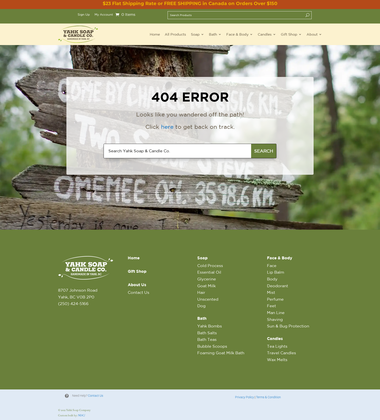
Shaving (275, 319)
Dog (201, 306)
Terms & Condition (268, 397)
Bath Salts (207, 333)
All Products (175, 34)
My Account (104, 14)
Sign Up (84, 14)
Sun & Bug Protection (288, 326)
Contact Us (138, 292)
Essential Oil (209, 272)
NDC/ (81, 415)
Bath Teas (207, 339)
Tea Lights (277, 346)
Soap (195, 34)
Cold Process (210, 265)
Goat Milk (206, 286)
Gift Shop (289, 34)
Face (271, 265)
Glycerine (206, 279)
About (312, 34)
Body (272, 279)
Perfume (275, 299)
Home (155, 34)
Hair (201, 292)
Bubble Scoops (212, 346)
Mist (271, 292)
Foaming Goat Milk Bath (220, 353)
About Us (137, 284)
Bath (213, 34)
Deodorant (277, 286)
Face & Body (237, 34)
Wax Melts (277, 359)
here (167, 127)
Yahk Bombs (209, 326)
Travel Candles (281, 353)
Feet (271, 306)
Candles (265, 34)
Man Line (276, 312)
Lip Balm (275, 272)
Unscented (207, 299)
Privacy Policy (244, 397)
